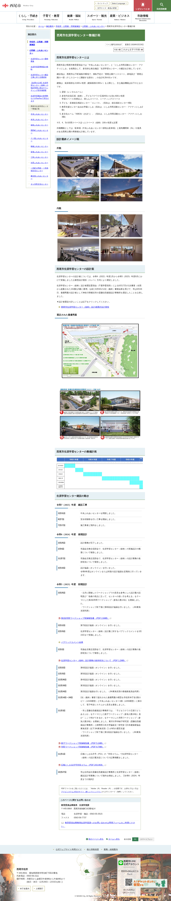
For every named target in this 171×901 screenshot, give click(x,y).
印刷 (116, 50)
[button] (143, 5)
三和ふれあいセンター (39, 157)
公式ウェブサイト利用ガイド (69, 849)
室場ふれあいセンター (39, 152)
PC (135, 839)
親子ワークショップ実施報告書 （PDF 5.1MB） (82, 743)
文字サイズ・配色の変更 (107, 8)
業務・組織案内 (111, 849)
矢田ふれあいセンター (39, 163)
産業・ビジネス (120, 17)
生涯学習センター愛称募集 (39, 60)
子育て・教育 (51, 17)
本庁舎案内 (24, 889)
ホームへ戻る (114, 839)
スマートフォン (146, 839)
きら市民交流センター (39, 184)
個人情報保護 (93, 849)
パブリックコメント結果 (72, 642)
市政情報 (142, 17)
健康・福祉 (74, 17)
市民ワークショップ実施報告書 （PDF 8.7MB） (82, 747)
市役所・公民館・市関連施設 (68, 26)
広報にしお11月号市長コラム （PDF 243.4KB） (82, 765)
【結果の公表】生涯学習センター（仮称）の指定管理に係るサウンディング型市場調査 (39, 86)
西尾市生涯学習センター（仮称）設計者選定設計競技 (85, 307)
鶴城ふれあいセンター (39, 146)
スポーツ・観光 (97, 17)
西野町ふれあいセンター (39, 132)
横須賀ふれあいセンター (39, 177)
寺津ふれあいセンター (39, 114)
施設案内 (50, 26)
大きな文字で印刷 (131, 49)
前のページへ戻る (96, 839)
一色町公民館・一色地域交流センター (39, 169)
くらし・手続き (28, 17)
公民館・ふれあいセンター (93, 26)
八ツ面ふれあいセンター (39, 140)
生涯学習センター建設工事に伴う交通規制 (39, 76)
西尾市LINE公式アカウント (129, 872)
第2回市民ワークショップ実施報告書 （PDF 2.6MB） (85, 618)
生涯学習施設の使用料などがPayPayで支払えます (40, 98)
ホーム (41, 26)
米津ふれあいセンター (39, 120)
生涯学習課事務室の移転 (39, 68)
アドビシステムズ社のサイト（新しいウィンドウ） (81, 792)
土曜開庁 (39, 889)
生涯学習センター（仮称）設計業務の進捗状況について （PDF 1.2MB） (93, 660)
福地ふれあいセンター (39, 125)
